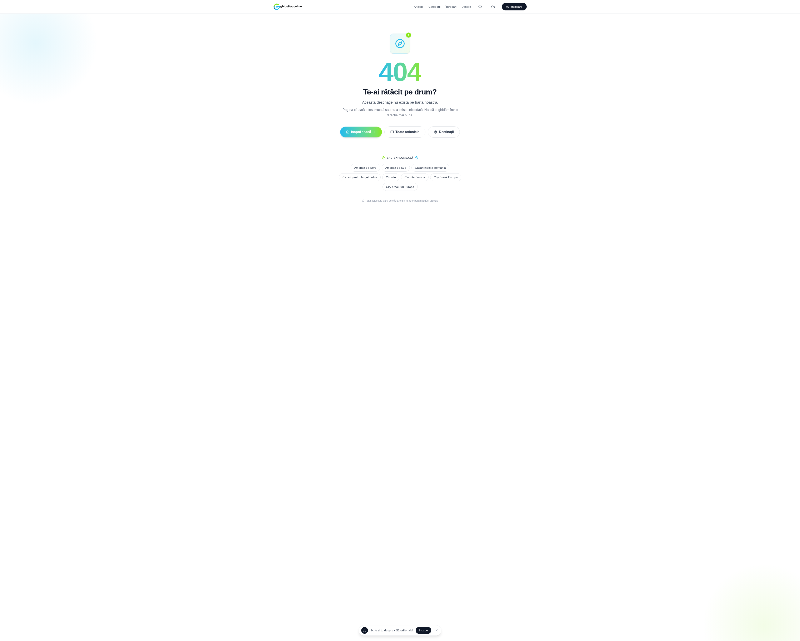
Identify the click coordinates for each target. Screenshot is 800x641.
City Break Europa (446, 177)
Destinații (446, 132)
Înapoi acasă (361, 132)
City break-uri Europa (400, 187)
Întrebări (450, 6)
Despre (466, 6)
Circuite (391, 177)
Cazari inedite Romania (430, 167)
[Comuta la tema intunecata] (493, 6)
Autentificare (514, 6)
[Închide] (437, 632)
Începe (423, 631)
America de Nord (365, 167)
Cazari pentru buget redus (359, 177)
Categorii (434, 6)
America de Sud (395, 167)
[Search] (480, 6)
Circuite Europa (415, 177)
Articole (419, 6)
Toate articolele (407, 132)
